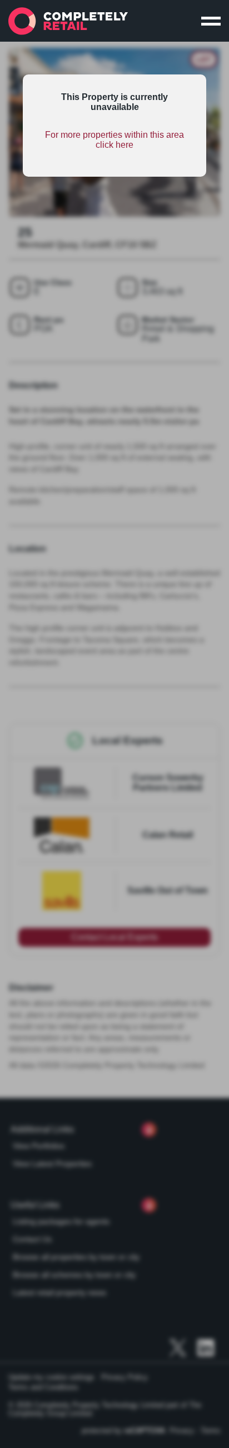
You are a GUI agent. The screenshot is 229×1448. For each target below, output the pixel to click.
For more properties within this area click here (114, 139)
